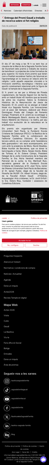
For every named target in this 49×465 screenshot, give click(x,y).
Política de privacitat (39, 218)
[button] (6, 218)
